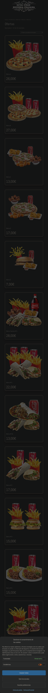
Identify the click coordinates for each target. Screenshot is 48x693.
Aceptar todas (24, 673)
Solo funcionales (24, 679)
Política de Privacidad (28, 690)
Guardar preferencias (24, 685)
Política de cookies (17, 690)
